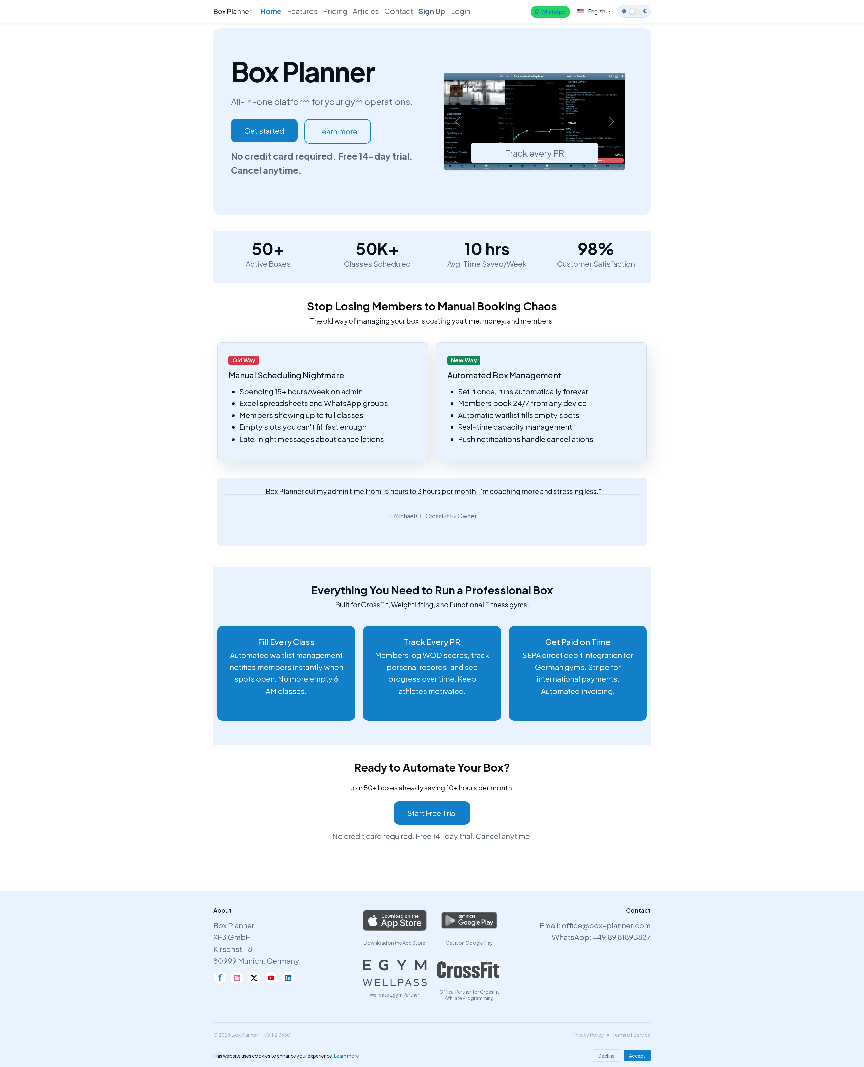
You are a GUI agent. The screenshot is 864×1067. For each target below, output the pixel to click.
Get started (264, 130)
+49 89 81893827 (622, 937)
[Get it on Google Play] (469, 920)
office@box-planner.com (606, 925)
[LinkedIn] (288, 978)
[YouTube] (271, 978)
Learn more (337, 131)
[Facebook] (220, 978)
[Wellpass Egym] (395, 972)
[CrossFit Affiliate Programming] (469, 969)
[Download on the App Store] (395, 920)
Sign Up (432, 11)
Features (302, 11)
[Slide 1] (522, 161)
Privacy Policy (588, 1035)
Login (460, 11)
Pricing (335, 11)
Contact (398, 11)
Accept (637, 1055)
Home (270, 11)
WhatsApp (553, 12)
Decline (606, 1055)
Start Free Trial (432, 813)
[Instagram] (237, 978)
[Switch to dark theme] (634, 11)
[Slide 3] (547, 161)
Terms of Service (631, 1035)
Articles (366, 11)
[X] (254, 978)
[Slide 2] (535, 161)
